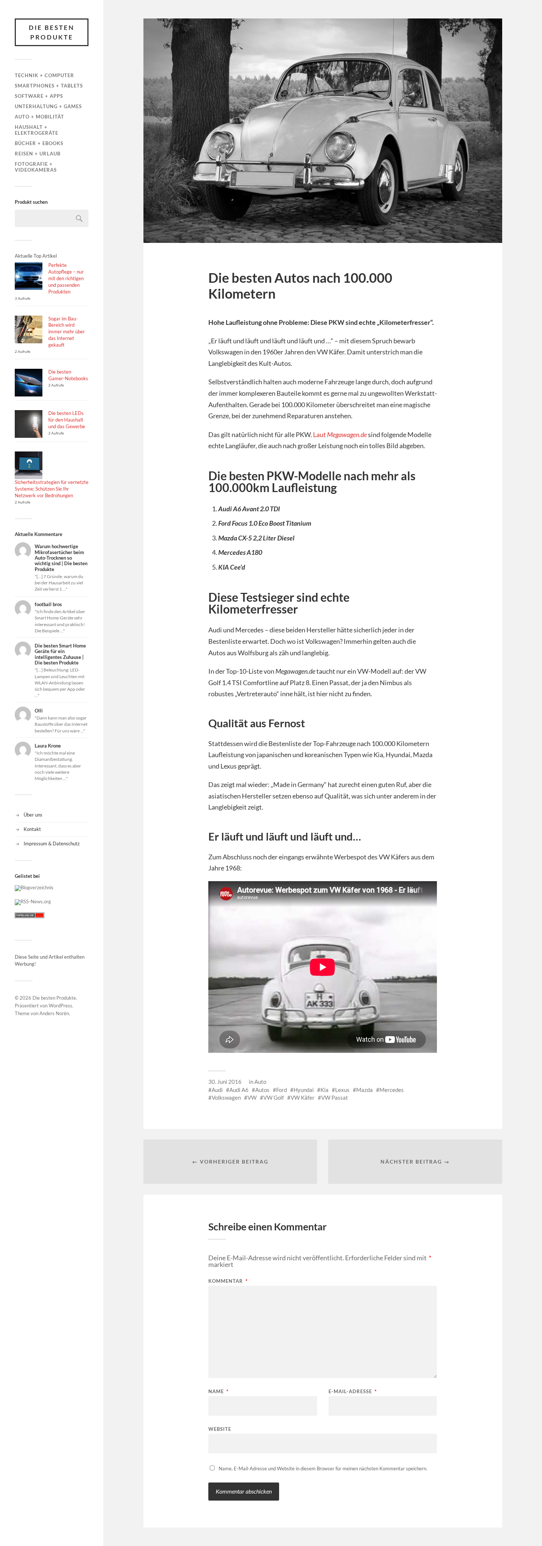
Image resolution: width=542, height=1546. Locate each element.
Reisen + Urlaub (37, 154)
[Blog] (34, 887)
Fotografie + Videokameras (36, 167)
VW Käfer (303, 1097)
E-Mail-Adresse (353, 1391)
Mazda (364, 1089)
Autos (262, 1089)
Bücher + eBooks (39, 143)
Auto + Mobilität (39, 117)
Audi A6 (239, 1089)
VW (252, 1097)
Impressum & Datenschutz (52, 843)
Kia (324, 1089)
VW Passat (334, 1097)
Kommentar (228, 1281)
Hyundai (303, 1089)
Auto (260, 1081)
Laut (340, 434)
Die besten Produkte (51, 32)
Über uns (33, 815)
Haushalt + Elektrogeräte (36, 130)
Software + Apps (39, 96)
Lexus (342, 1089)
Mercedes (391, 1089)
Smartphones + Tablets (49, 86)
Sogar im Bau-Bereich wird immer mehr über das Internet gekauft (66, 332)
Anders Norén (54, 1013)
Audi (217, 1089)
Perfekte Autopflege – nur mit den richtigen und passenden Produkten (66, 278)
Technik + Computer (44, 75)
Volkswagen (226, 1097)
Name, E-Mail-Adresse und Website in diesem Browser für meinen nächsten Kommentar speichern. (323, 1468)
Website (219, 1429)
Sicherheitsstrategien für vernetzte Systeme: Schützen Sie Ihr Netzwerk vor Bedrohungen (51, 488)
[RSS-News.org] (33, 901)
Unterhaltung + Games (48, 106)
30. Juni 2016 (225, 1081)
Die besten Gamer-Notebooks (68, 375)
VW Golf (273, 1097)
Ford (281, 1089)
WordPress (60, 1006)
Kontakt (32, 829)
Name (218, 1391)
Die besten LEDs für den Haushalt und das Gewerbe (66, 419)
